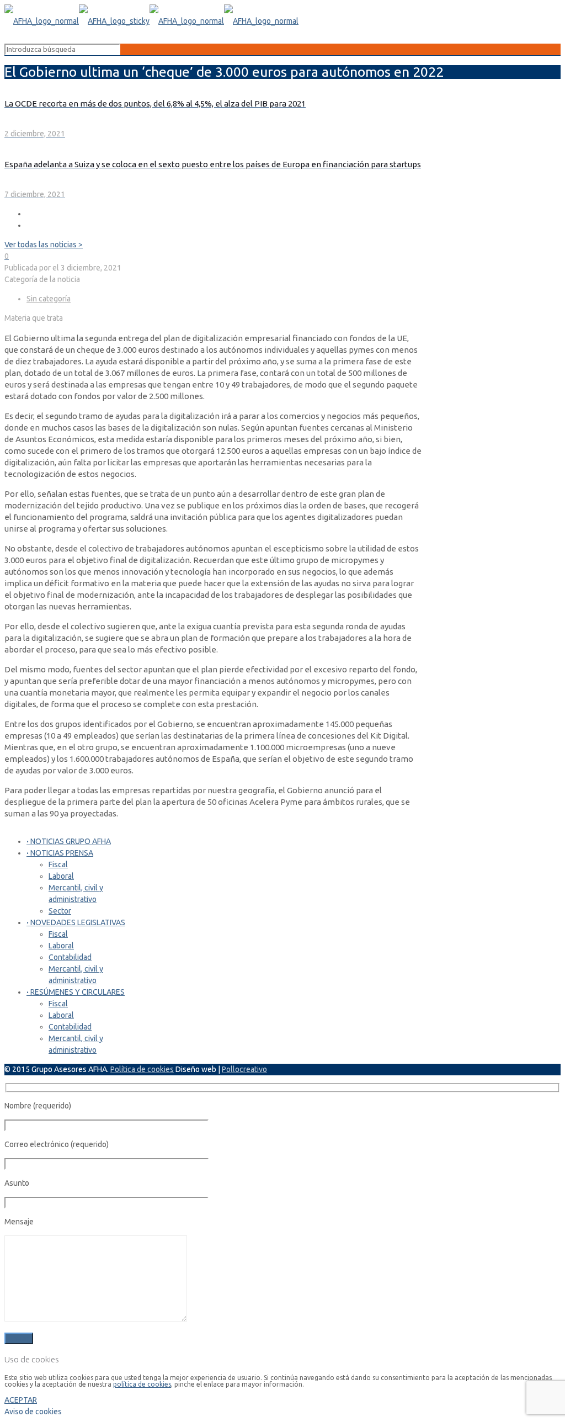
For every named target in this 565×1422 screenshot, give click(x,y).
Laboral (61, 876)
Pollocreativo (244, 1069)
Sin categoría (48, 298)
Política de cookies (142, 1069)
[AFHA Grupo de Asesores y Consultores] (151, 21)
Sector (60, 910)
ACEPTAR (20, 1400)
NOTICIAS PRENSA (59, 852)
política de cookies (142, 1384)
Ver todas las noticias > (43, 244)
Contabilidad (70, 957)
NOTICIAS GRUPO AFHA (68, 841)
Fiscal (58, 864)
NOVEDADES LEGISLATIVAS (75, 922)
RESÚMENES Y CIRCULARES (75, 992)
